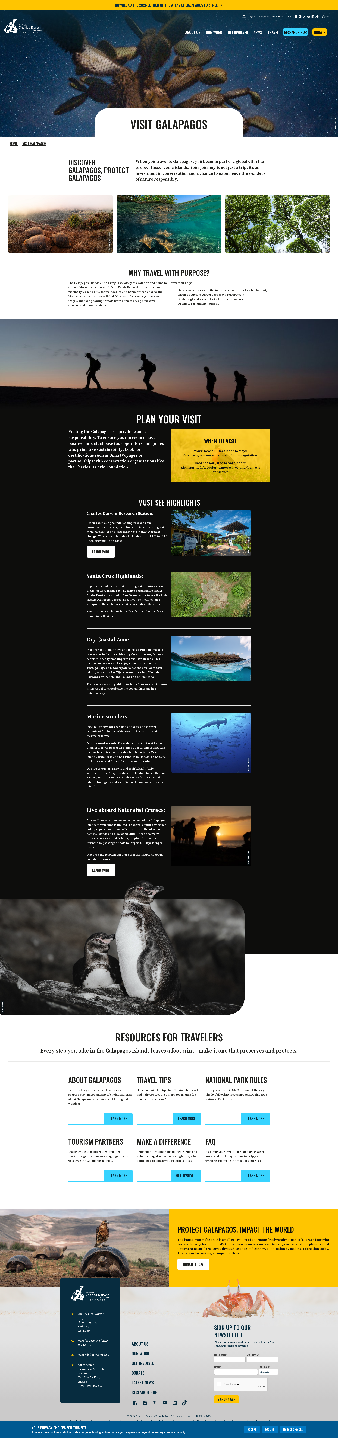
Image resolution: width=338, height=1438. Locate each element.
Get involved (143, 1363)
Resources (277, 16)
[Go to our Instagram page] (144, 1401)
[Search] (244, 16)
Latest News (143, 1382)
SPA (327, 16)
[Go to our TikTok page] (183, 1401)
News (258, 32)
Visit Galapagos (34, 143)
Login (252, 16)
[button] (296, 17)
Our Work (140, 1353)
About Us (140, 1343)
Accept (252, 1429)
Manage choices (293, 1429)
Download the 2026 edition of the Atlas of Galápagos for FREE (166, 5)
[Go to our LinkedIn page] (173, 1401)
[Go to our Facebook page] (134, 1401)
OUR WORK (214, 32)
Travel (273, 32)
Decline (269, 1429)
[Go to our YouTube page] (163, 1401)
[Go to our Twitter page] (153, 1401)
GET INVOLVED (238, 32)
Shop (288, 16)
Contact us (263, 16)
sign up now (225, 1399)
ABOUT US (192, 32)
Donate (319, 32)
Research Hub (295, 32)
